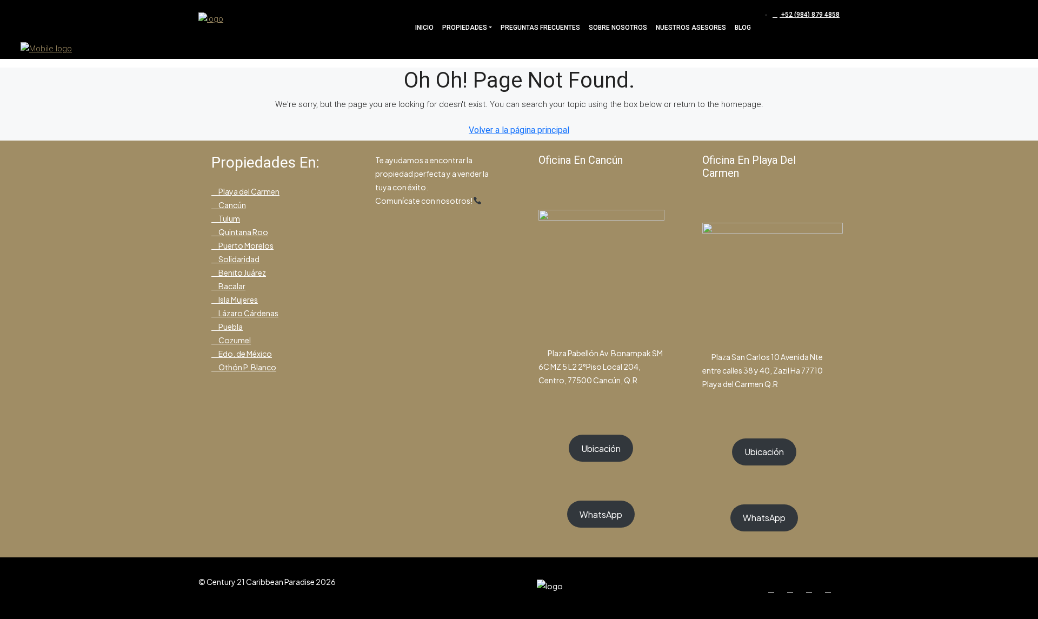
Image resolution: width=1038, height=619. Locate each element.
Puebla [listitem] (230, 326)
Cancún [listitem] (231, 205)
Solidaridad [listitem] (238, 259)
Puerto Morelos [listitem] (245, 245)
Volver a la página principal (519, 130)
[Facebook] (773, 588)
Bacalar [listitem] (231, 286)
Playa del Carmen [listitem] (248, 191)
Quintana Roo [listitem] (242, 232)
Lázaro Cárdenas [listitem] (247, 313)
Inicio (424, 27)
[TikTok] (830, 588)
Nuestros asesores (691, 27)
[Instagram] (792, 588)
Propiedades (464, 27)
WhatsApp (601, 514)
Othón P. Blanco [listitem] (246, 367)
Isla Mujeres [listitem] (237, 299)
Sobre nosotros (618, 27)
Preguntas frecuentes (540, 27)
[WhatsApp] (811, 588)
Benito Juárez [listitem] (241, 272)
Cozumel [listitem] (234, 340)
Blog (743, 27)
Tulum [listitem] (228, 218)
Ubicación (601, 448)
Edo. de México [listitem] (244, 353)
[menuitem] (806, 14)
